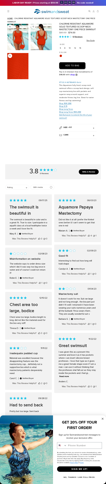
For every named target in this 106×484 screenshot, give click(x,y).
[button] (8, 11)
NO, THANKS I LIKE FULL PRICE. (79, 477)
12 (75, 48)
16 (80, 48)
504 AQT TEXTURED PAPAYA (60, 56)
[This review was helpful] (39, 238)
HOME (10, 18)
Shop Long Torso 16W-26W (70, 112)
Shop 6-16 (63, 106)
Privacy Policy (74, 463)
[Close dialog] (103, 419)
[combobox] (62, 445)
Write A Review (88, 172)
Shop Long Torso (66, 109)
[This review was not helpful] (44, 238)
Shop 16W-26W (65, 103)
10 (70, 48)
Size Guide (91, 40)
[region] (53, 3)
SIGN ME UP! (79, 469)
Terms (82, 463)
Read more (64, 376)
